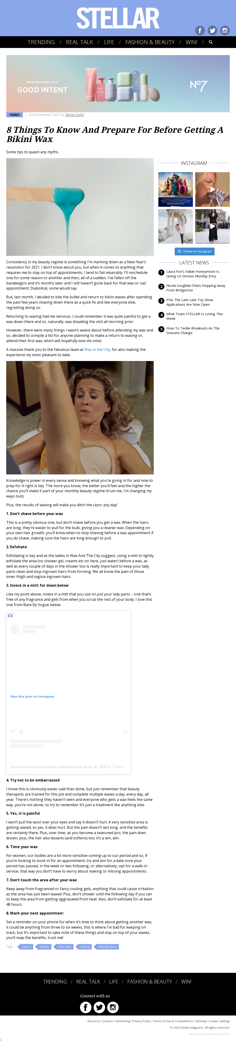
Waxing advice (108, 946)
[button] (207, 42)
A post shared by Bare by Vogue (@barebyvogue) (46, 767)
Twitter (212, 30)
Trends (14, 114)
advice (27, 946)
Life (109, 42)
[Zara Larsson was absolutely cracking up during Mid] (212, 189)
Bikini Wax (65, 946)
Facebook (200, 30)
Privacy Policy (141, 1021)
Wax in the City (97, 349)
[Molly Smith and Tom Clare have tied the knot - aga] (175, 226)
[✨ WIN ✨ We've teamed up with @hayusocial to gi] (175, 189)
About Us (93, 1021)
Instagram (225, 30)
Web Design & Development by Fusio (209, 1034)
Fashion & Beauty (150, 42)
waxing (85, 946)
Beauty (45, 946)
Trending (41, 42)
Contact (107, 1021)
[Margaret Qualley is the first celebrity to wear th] (212, 226)
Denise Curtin (74, 114)
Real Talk (79, 42)
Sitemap (200, 1021)
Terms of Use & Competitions (173, 1021)
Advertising (122, 1021)
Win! (191, 42)
